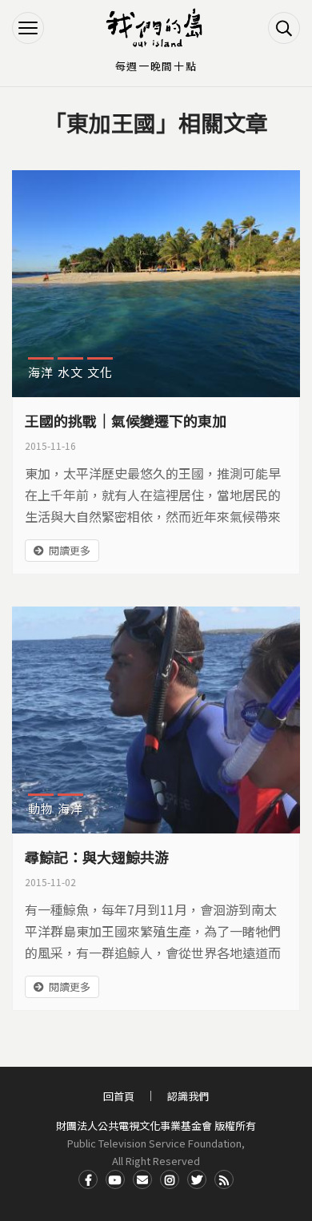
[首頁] (156, 28)
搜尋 (284, 28)
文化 (100, 372)
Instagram (169, 1179)
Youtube (115, 1179)
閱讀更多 (69, 550)
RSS (224, 1179)
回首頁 (118, 1096)
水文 (70, 372)
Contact (142, 1179)
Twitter (196, 1179)
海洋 (41, 372)
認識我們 (188, 1096)
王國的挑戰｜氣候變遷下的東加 (125, 420)
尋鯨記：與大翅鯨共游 (97, 856)
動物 (41, 808)
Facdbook (88, 1179)
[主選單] (28, 28)
